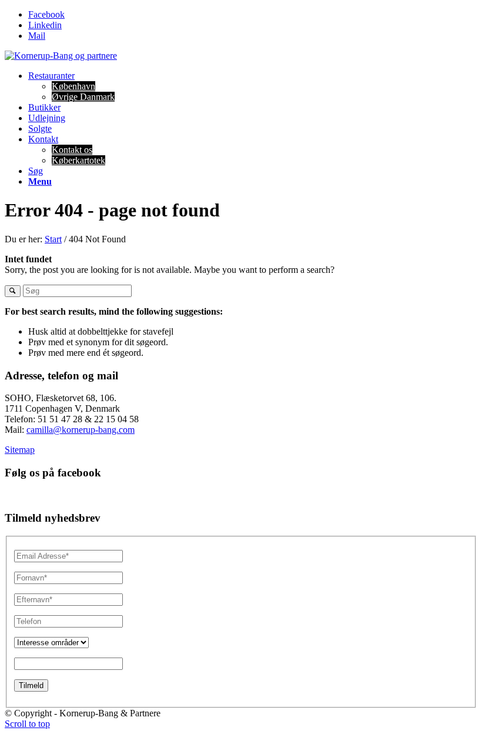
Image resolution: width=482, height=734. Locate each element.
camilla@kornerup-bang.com (80, 430)
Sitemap (20, 450)
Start (53, 239)
